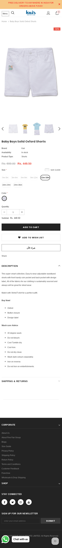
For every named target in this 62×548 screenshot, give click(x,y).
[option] (31, 72)
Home (4, 21)
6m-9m (24, 177)
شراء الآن (31, 247)
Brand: (4, 148)
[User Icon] (48, 13)
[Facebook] (4, 502)
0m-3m (5, 177)
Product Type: (7, 156)
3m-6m (15, 177)
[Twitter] (12, 502)
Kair (23, 148)
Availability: (6, 152)
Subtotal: (5, 218)
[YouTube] (29, 502)
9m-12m (34, 177)
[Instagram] (21, 502)
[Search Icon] (12, 12)
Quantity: (5, 207)
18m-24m (6, 185)
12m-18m (45, 177)
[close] (59, 4)
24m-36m (18, 185)
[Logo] (31, 13)
